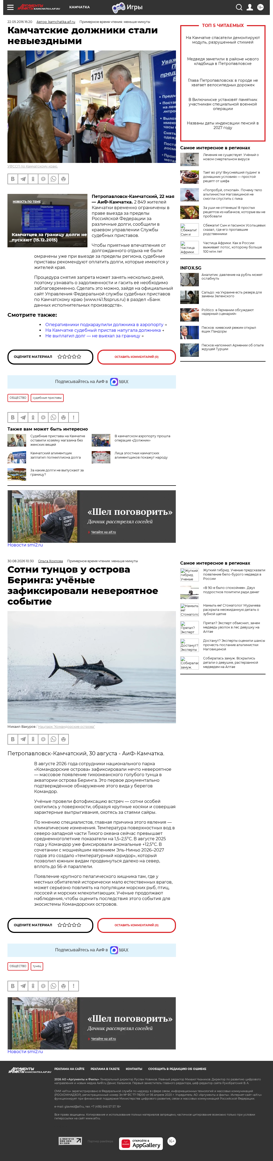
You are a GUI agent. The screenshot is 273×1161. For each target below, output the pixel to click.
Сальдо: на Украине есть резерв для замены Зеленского (232, 294)
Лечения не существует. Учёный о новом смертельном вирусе (231, 157)
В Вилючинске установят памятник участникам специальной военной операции (222, 104)
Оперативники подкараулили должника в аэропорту (104, 324)
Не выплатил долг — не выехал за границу (92, 335)
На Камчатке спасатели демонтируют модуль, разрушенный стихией (223, 40)
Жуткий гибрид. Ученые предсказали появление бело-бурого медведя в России (234, 574)
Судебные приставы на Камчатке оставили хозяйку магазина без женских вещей (57, 440)
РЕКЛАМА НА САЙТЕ (69, 1069)
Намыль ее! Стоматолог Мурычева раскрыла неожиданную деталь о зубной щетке (231, 609)
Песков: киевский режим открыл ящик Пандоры (229, 329)
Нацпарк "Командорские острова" (66, 727)
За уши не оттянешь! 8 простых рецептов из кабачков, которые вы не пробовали (234, 212)
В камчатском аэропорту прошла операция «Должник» (142, 438)
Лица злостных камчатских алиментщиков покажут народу (141, 455)
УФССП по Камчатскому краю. (32, 166)
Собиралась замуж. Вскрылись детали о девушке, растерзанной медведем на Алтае (230, 662)
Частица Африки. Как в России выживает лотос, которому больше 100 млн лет (232, 247)
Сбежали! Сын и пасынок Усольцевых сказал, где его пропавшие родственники (234, 229)
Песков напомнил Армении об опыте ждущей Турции (233, 347)
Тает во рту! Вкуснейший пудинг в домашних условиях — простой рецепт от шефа (231, 176)
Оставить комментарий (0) (137, 357)
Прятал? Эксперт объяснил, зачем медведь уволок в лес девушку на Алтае (231, 627)
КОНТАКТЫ (134, 1069)
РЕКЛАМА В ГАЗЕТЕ (105, 1069)
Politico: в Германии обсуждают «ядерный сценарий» (228, 312)
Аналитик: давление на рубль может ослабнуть (232, 276)
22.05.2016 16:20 (19, 22)
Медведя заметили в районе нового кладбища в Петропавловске (223, 61)
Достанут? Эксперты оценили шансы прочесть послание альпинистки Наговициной (234, 645)
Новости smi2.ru (25, 545)
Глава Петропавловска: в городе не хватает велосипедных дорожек (223, 82)
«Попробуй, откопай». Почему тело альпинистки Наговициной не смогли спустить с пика (232, 194)
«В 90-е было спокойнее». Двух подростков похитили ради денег (231, 590)
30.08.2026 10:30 (20, 561)
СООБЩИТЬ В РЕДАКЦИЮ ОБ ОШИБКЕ (177, 1069)
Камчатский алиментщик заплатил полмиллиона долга (55, 455)
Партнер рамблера (100, 1141)
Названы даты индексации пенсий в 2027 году (223, 125)
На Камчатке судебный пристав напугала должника (103, 330)
